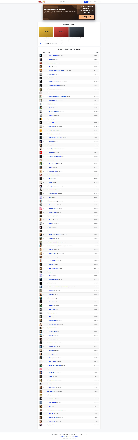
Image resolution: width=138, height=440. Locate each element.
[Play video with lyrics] (48, 55)
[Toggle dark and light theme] (99, 2)
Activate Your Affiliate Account (86, 17)
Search (86, 1)
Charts (95, 1)
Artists (91, 1)
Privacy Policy (75, 436)
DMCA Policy (68, 436)
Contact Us (62, 436)
